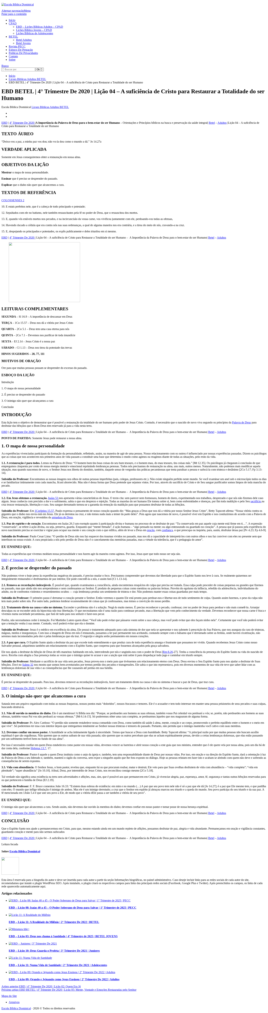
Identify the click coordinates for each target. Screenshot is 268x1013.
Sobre (12, 59)
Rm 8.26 (168, 651)
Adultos (222, 122)
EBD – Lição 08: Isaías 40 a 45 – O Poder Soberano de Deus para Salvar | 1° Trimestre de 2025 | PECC (72, 907)
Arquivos (14, 1002)
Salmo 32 (27, 664)
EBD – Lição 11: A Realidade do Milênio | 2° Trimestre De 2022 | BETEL (54, 922)
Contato (13, 56)
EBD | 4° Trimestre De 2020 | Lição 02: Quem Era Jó (41, 986)
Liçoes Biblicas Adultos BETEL (50, 107)
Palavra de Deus (241, 422)
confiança (167, 530)
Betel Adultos (24, 39)
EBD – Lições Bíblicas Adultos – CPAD (39, 26)
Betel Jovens (23, 43)
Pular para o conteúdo (14, 14)
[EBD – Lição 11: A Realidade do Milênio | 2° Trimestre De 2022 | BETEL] (30, 914)
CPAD (13, 23)
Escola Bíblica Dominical (16, 1008)
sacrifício (256, 501)
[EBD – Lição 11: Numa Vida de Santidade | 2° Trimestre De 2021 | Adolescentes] (30, 957)
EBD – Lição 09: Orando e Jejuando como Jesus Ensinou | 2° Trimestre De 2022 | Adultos (64, 979)
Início (12, 20)
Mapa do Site (9, 995)
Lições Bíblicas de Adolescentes (34, 33)
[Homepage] (17, 4)
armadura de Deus (62, 517)
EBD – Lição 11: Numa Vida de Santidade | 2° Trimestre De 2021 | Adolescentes (58, 965)
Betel (212, 122)
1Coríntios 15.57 (44, 510)
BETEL (13, 36)
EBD (4, 122)
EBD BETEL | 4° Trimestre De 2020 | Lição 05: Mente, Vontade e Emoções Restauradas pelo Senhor (68, 989)
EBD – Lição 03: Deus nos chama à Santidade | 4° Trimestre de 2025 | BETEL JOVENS (63, 936)
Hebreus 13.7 (38, 748)
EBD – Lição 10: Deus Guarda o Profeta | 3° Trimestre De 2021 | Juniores (54, 950)
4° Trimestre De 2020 (22, 122)
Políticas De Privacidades (23, 53)
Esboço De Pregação (21, 49)
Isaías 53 (53, 498)
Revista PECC (17, 46)
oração (151, 530)
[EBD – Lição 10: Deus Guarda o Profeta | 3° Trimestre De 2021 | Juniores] (33, 943)
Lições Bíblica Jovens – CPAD (34, 30)
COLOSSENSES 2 (12, 200)
